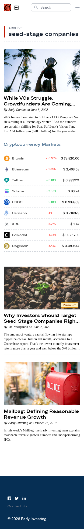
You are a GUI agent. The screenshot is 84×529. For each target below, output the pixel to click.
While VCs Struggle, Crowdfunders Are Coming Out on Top (37, 103)
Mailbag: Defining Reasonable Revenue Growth (41, 414)
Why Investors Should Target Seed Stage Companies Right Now (40, 321)
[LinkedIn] (24, 498)
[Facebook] (9, 498)
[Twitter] (17, 498)
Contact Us (17, 506)
